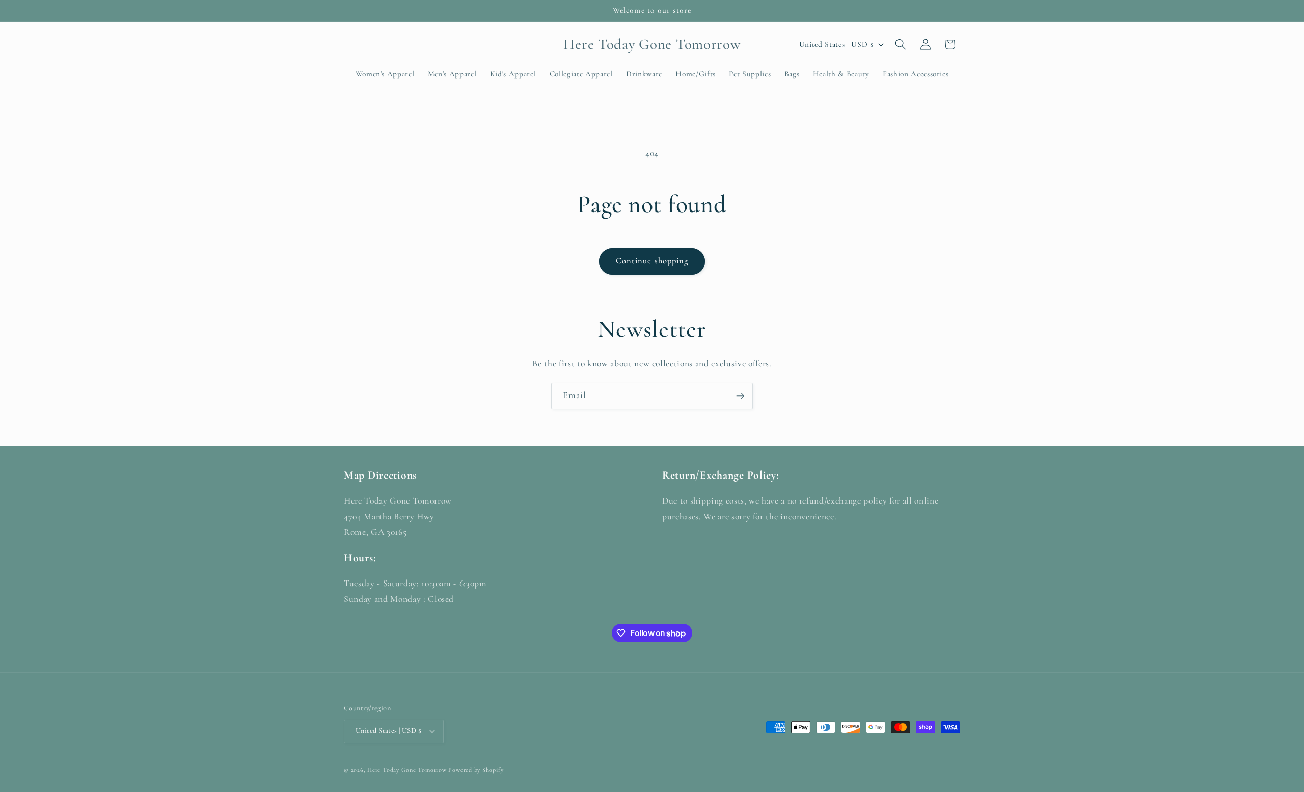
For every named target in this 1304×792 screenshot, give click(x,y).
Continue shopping (652, 261)
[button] (900, 44)
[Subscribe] (740, 396)
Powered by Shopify (475, 769)
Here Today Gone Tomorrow (406, 769)
